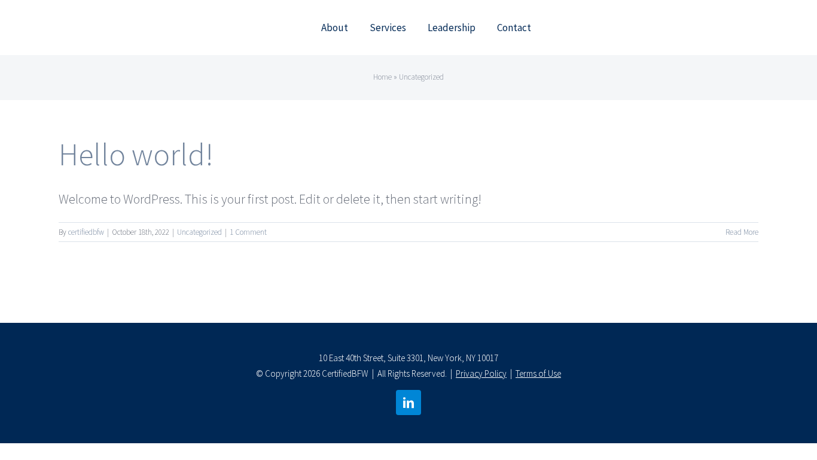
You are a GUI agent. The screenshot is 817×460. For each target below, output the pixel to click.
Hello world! (136, 154)
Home (382, 77)
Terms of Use (538, 373)
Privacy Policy (481, 373)
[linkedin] (408, 402)
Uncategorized (199, 232)
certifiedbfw (86, 232)
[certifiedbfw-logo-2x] (122, 18)
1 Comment (248, 232)
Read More (741, 232)
